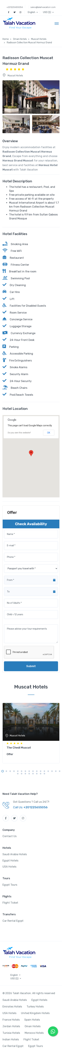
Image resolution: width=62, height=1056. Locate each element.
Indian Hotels (10, 1039)
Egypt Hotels (10, 860)
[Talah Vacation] (20, 23)
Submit (31, 666)
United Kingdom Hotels (35, 1013)
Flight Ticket (10, 902)
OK (48, 432)
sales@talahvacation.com (43, 7)
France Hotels (11, 1019)
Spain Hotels (32, 1019)
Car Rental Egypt (12, 920)
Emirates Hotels (12, 1006)
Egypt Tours (9, 884)
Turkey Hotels (35, 1006)
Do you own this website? (19, 433)
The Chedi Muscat (19, 747)
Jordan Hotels (11, 1026)
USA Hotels (9, 866)
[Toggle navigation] (57, 23)
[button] (33, 12)
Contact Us (9, 836)
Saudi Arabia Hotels (14, 854)
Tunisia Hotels (11, 1032)
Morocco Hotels (34, 1032)
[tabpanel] (31, 732)
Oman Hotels (33, 1026)
